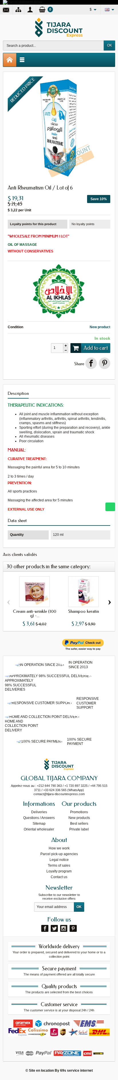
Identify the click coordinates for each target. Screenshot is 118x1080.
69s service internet (76, 1071)
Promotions (79, 812)
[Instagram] (63, 928)
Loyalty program (59, 871)
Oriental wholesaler (39, 829)
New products (79, 818)
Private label (79, 829)
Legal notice (59, 860)
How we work (59, 848)
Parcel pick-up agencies (59, 854)
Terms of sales (59, 865)
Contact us (59, 877)
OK (109, 45)
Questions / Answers (39, 818)
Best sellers (79, 824)
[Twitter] (54, 928)
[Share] (91, 363)
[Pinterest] (104, 363)
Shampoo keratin (83, 611)
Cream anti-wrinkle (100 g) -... (34, 613)
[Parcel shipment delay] (22, 2)
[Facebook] (44, 928)
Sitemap (39, 824)
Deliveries (39, 812)
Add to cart (96, 348)
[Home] (9, 60)
